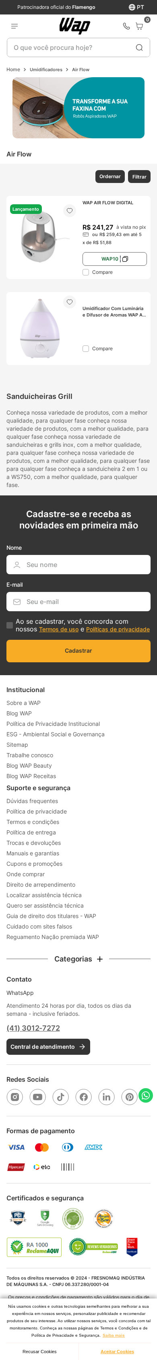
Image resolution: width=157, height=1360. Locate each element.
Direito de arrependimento (40, 884)
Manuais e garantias (32, 853)
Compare (102, 272)
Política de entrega (31, 832)
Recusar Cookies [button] (40, 1351)
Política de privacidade (36, 811)
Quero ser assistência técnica (45, 905)
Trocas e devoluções (33, 842)
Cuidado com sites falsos (39, 926)
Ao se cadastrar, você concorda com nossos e (83, 625)
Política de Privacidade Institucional (53, 723)
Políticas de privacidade (118, 629)
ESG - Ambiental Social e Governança (55, 734)
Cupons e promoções (34, 863)
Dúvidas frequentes (32, 800)
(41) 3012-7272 (33, 1028)
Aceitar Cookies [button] (117, 1351)
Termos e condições (32, 821)
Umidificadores (46, 69)
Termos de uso (58, 629)
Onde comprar (25, 874)
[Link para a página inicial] (13, 69)
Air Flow (80, 69)
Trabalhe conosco (29, 755)
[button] (109, 176)
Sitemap (17, 744)
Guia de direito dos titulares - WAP (51, 915)
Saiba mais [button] (114, 1335)
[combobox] (78, 47)
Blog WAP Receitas (31, 775)
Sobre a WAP (23, 702)
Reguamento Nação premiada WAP (52, 936)
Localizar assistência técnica (44, 895)
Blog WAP (19, 713)
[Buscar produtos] (139, 47)
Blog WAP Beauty (29, 765)
